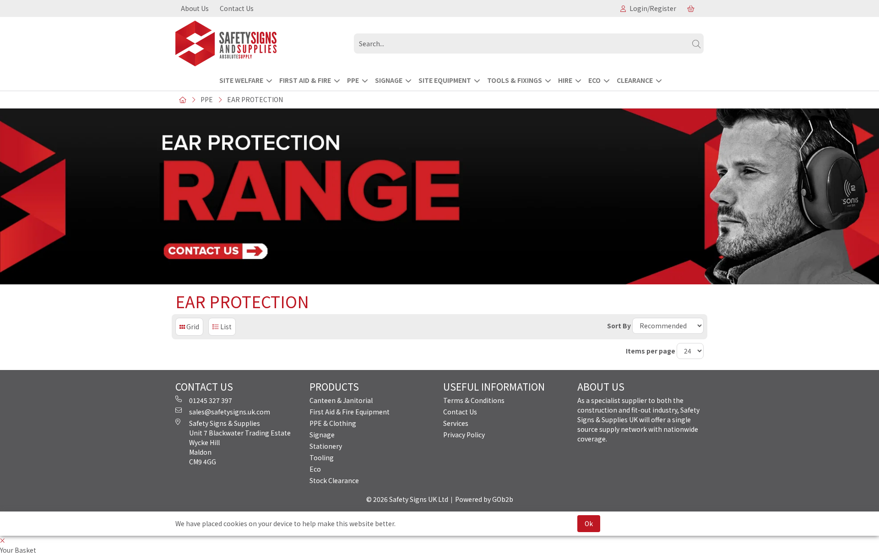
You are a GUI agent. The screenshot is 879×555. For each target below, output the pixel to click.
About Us (195, 8)
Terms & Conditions (474, 400)
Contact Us (237, 8)
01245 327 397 (210, 400)
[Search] (696, 43)
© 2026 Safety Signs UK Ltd (407, 499)
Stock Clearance (334, 480)
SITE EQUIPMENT (444, 80)
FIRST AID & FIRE (305, 80)
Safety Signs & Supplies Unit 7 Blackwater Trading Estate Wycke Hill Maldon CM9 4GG (240, 442)
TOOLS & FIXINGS (514, 80)
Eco (315, 468)
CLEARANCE (635, 80)
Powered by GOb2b (484, 499)
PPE (353, 80)
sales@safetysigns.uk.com (229, 411)
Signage (322, 434)
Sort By (619, 325)
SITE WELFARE (241, 80)
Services (455, 423)
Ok (589, 523)
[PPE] (261, 43)
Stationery (325, 446)
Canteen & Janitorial (341, 400)
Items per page (650, 350)
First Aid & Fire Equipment (349, 411)
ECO (594, 80)
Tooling (321, 457)
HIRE (565, 80)
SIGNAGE (388, 80)
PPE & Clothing (332, 423)
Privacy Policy (464, 434)
